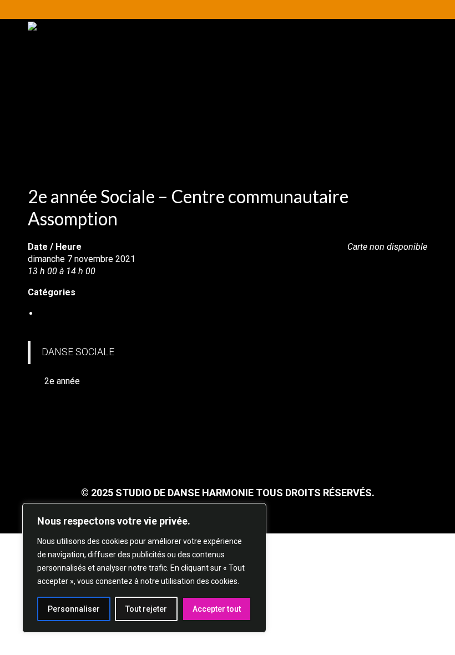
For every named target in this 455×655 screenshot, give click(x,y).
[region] (144, 568)
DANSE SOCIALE (72, 313)
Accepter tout (217, 608)
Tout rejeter (146, 608)
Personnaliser (74, 608)
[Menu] (403, 144)
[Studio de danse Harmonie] (227, 74)
